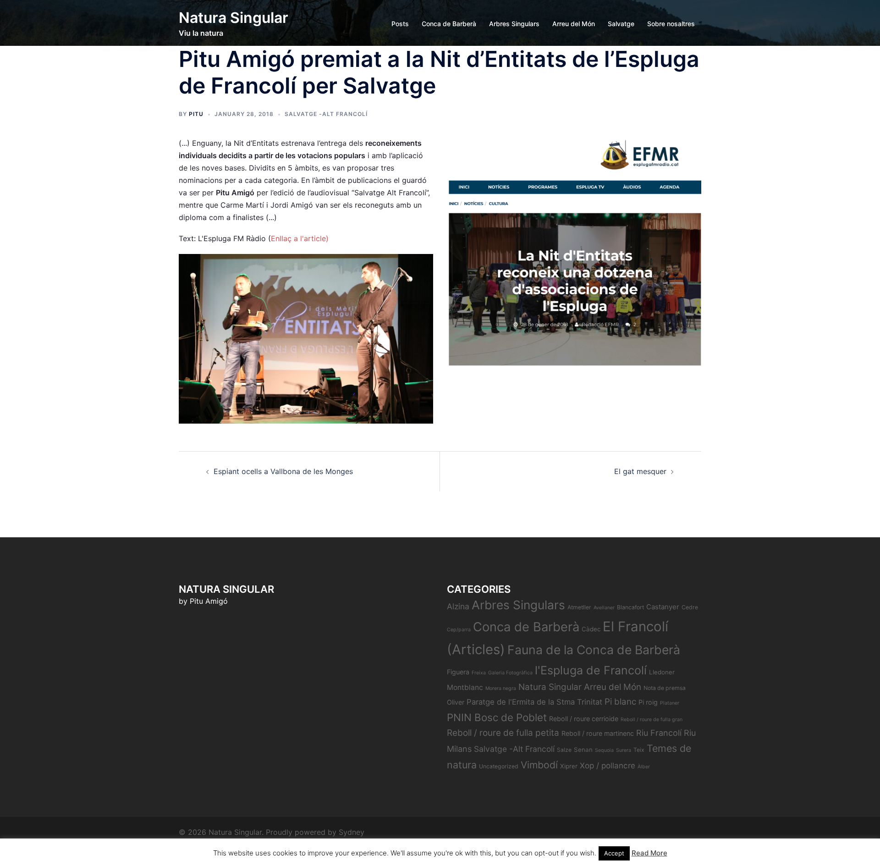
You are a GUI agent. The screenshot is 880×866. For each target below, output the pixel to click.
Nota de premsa (665, 687)
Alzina (458, 606)
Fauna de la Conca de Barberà (593, 649)
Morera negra (500, 688)
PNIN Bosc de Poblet (497, 717)
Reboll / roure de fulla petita (503, 733)
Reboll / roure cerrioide (583, 719)
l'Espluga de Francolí (591, 670)
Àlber (644, 767)
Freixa (479, 673)
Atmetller (579, 607)
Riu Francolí (659, 733)
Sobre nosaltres (671, 24)
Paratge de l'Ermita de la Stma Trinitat (534, 701)
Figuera (458, 672)
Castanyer (662, 606)
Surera (623, 750)
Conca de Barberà (449, 24)
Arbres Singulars (514, 24)
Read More (649, 853)
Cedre (690, 607)
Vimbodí (539, 765)
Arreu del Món (573, 24)
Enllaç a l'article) (300, 238)
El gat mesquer (640, 471)
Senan (583, 749)
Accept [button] (614, 853)
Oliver (455, 702)
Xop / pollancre (607, 765)
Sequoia (604, 750)
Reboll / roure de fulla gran (651, 720)
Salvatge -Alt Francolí (326, 113)
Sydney (351, 832)
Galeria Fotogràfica (510, 673)
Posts (400, 24)
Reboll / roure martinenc (597, 733)
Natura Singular (233, 18)
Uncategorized (498, 766)
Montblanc (465, 687)
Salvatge (621, 24)
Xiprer (569, 766)
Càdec (591, 629)
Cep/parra (459, 630)
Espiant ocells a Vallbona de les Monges (283, 471)
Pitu (196, 113)
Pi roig (648, 702)
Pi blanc (620, 701)
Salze (564, 749)
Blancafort (630, 607)
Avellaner (604, 608)
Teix (638, 749)
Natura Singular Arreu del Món (579, 687)
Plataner (669, 703)
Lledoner (662, 672)
